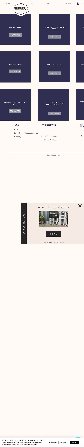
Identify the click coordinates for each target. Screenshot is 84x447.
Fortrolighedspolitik (31, 444)
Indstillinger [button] (53, 442)
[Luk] (81, 442)
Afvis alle (63, 442)
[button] (80, 205)
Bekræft (74, 442)
